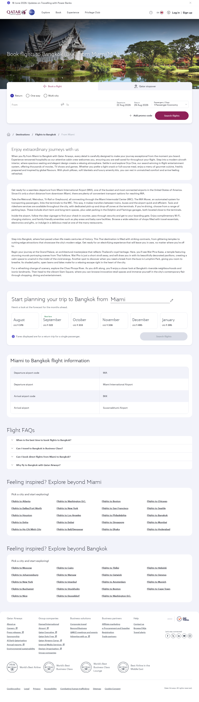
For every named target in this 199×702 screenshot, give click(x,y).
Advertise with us (78, 636)
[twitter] (173, 636)
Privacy (36, 688)
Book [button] (58, 12)
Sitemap (97, 688)
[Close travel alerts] (190, 3)
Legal (26, 688)
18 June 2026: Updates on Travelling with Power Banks (42, 2)
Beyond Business (78, 628)
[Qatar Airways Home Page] (17, 12)
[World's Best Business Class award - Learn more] (49, 667)
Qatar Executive (46, 632)
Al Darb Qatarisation (17, 640)
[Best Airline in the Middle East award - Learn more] (123, 667)
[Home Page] (8, 134)
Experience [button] (73, 12)
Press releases (14, 632)
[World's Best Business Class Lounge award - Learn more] (86, 667)
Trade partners (109, 636)
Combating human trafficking (74, 688)
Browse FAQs (140, 628)
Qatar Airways (14, 618)
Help (136, 618)
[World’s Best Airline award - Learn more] (12, 667)
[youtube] (184, 636)
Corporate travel (78, 624)
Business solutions (80, 618)
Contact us (139, 624)
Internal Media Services (50, 644)
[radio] (25, 320)
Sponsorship (13, 636)
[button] (101, 440)
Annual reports (14, 644)
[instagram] (189, 636)
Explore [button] (46, 12)
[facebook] (167, 636)
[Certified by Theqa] (178, 620)
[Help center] (151, 12)
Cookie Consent (112, 688)
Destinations (23, 134)
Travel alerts (140, 632)
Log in (176, 12)
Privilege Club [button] (92, 12)
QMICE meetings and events (84, 632)
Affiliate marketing (111, 624)
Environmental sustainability (21, 648)
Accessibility (50, 688)
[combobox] (140, 299)
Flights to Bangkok (45, 134)
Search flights (163, 336)
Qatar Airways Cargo (49, 640)
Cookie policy (13, 688)
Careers (11, 628)
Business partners (112, 618)
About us (11, 624)
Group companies (48, 618)
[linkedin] (178, 636)
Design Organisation (49, 648)
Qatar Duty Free (46, 636)
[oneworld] (32, 12)
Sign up (187, 12)
